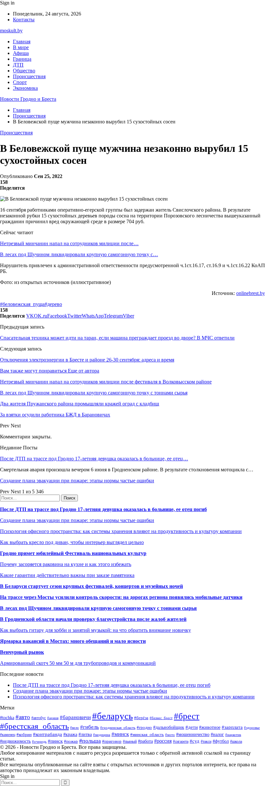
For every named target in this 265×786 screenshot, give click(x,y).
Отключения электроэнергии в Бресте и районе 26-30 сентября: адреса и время (87, 359)
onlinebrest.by (250, 293)
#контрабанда (47, 734)
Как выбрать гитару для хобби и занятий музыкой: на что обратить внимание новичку (95, 630)
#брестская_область (34, 726)
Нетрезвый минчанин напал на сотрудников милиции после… (69, 243)
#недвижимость (15, 741)
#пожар (71, 741)
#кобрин (24, 734)
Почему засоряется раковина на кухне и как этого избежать (65, 564)
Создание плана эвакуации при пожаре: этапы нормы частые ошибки (77, 480)
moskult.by (11, 30)
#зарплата (232, 727)
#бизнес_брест (161, 718)
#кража (70, 734)
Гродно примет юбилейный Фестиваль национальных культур (73, 553)
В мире (21, 47)
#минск (120, 734)
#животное (209, 727)
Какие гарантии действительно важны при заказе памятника (67, 575)
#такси (206, 741)
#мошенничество (192, 734)
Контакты (24, 19)
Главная (21, 41)
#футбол (221, 741)
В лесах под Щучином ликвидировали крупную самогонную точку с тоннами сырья (98, 608)
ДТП (18, 65)
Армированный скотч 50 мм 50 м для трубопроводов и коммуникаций (78, 663)
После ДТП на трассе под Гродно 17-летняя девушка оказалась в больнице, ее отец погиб (103, 509)
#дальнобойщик (168, 727)
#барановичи (75, 717)
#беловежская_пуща (22, 304)
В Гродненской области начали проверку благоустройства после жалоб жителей (93, 619)
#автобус (38, 718)
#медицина (101, 735)
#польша (90, 741)
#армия (52, 718)
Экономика (25, 88)
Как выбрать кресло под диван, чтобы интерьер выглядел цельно (72, 542)
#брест (186, 716)
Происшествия (29, 76)
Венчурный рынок (22, 652)
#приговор (112, 741)
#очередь (39, 741)
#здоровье (252, 727)
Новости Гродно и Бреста (28, 99)
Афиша (21, 53)
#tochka (7, 717)
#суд (194, 741)
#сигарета (180, 741)
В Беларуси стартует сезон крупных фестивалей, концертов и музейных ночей (91, 586)
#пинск (55, 741)
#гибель (89, 727)
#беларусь (112, 716)
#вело (74, 727)
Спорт (20, 82)
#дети (192, 727)
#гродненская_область (117, 727)
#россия (163, 741)
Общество (24, 70)
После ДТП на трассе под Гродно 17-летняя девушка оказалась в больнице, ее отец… (94, 458)
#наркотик (233, 735)
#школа (236, 741)
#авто (23, 717)
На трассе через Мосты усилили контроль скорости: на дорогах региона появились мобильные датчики (121, 597)
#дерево (53, 304)
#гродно (144, 727)
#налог (217, 734)
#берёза (141, 717)
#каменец (7, 735)
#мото (170, 735)
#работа (145, 741)
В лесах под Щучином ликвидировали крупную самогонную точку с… (79, 254)
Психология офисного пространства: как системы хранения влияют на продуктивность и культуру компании (121, 531)
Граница (22, 59)
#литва (85, 734)
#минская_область (147, 734)
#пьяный (130, 741)
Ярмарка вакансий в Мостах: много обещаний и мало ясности (73, 641)
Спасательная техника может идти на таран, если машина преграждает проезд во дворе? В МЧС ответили (117, 338)
